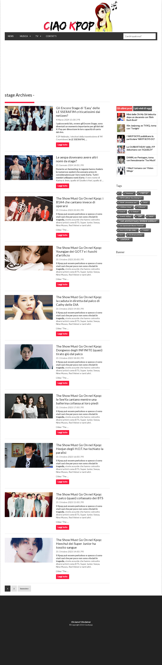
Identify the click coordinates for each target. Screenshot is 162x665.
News (11, 36)
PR (78, 119)
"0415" (145, 202)
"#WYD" (144, 193)
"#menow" (129, 193)
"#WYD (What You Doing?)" (130, 198)
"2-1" (121, 235)
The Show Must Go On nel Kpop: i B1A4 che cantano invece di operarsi (79, 202)
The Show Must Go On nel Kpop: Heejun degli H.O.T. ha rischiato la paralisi (79, 448)
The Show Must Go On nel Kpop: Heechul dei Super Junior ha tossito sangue (79, 543)
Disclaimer (86, 622)
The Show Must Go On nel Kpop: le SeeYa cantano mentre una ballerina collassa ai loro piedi (79, 399)
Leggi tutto (63, 144)
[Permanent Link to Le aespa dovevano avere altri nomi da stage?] (29, 167)
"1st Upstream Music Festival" (131, 226)
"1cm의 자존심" (125, 216)
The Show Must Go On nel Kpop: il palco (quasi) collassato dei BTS (79, 496)
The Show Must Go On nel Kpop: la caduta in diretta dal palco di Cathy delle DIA (79, 300)
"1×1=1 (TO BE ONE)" (128, 230)
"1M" (140, 216)
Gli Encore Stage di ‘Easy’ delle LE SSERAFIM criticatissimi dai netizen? (78, 111)
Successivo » (24, 589)
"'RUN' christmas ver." (128, 202)
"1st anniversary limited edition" (138, 221)
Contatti (51, 36)
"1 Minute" (141, 207)
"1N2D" (151, 216)
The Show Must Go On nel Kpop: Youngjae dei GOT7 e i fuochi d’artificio (79, 251)
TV (35, 37)
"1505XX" (125, 239)
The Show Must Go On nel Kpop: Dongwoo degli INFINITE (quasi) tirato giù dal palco (79, 350)
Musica (22, 37)
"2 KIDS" (145, 230)
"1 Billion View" (125, 207)
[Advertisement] (81, 64)
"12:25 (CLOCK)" (135, 235)
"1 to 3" (122, 212)
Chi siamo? (75, 622)
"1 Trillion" (135, 212)
